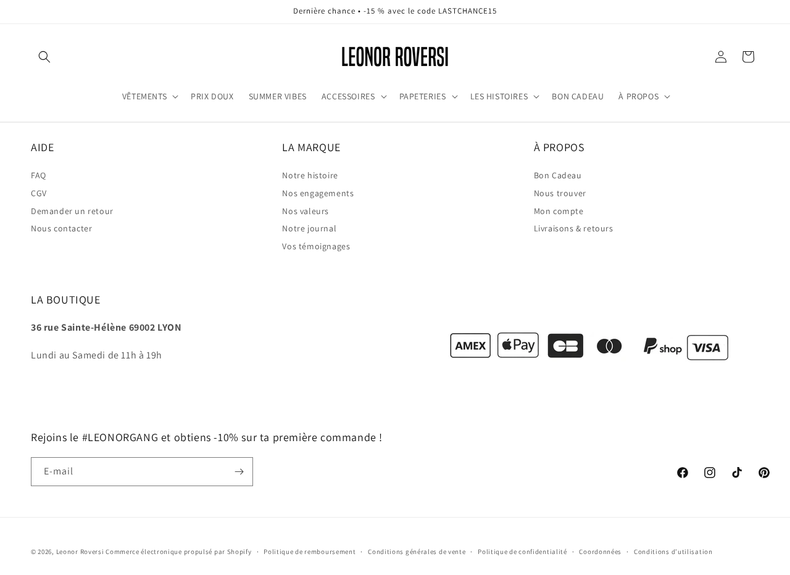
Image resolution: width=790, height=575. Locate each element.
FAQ (38, 175)
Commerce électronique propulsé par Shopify (178, 551)
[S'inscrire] (238, 471)
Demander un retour (72, 211)
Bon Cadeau (558, 175)
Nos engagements (318, 193)
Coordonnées (600, 551)
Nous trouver (560, 193)
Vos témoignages (316, 246)
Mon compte (559, 211)
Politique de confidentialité (522, 551)
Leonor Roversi (80, 551)
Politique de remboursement (310, 551)
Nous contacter (61, 228)
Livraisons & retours (573, 228)
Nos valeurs (305, 211)
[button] (44, 56)
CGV (39, 193)
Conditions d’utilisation (673, 551)
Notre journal (309, 228)
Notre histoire (310, 175)
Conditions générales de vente (416, 551)
